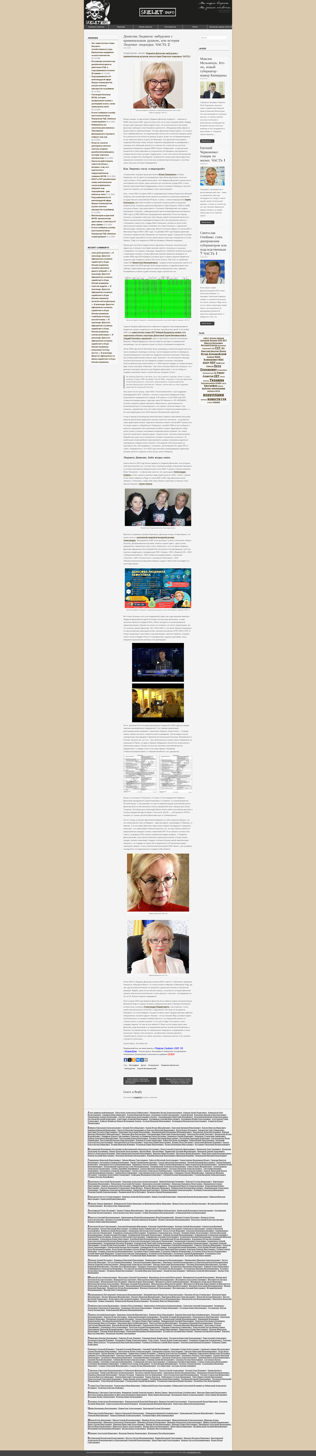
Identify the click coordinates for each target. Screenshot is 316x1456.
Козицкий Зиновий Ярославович (196, 1237)
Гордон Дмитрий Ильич (215, 1171)
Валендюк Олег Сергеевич (209, 1149)
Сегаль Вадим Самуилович (114, 1353)
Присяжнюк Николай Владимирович (106, 1329)
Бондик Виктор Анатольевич (128, 1142)
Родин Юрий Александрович (174, 1340)
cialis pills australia (100, 253)
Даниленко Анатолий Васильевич (104, 1181)
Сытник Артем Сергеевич (183, 1366)
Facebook (168, 1048)
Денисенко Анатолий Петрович (126, 1184)
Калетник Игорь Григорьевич (102, 1226)
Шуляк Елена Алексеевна (134, 1428)
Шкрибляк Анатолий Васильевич (215, 1424)
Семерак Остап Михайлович (101, 1355)
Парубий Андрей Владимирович (175, 1317)
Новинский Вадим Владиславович (132, 1301)
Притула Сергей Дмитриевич (163, 1329)
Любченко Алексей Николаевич (201, 1271)
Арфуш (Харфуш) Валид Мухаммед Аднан (120, 1121)
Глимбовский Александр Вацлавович (168, 1166)
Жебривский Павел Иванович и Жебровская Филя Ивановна (142, 1203)
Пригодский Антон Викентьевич (209, 1327)
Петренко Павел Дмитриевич (146, 1321)
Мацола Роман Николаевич (141, 1282)
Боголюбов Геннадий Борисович (194, 1138)
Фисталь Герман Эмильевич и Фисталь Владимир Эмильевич (117, 1395)
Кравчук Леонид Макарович (208, 1245)
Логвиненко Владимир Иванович (186, 1266)
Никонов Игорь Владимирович (196, 1299)
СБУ (216, 376)
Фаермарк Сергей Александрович (138, 1392)
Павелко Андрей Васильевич (102, 1315)
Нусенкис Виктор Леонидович (164, 1301)
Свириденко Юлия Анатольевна (167, 1351)
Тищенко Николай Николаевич (103, 1375)
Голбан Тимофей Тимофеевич (125, 1168)
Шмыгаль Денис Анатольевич (127, 1426)
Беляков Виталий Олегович (200, 1134)
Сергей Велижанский (146, 1068)
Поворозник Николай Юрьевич (157, 1325)
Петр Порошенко (210, 367)
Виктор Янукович (213, 343)
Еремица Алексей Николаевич (136, 1197)
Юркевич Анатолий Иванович (103, 1433)
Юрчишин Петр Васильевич (161, 1433)
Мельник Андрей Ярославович (135, 1284)
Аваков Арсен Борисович (195, 1112)
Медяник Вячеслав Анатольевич (103, 1284)
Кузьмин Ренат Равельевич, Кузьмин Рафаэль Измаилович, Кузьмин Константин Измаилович (180, 1251)
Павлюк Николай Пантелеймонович (192, 1315)
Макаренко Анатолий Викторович (165, 1277)
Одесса (209, 366)
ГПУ (217, 348)
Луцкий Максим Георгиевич (148, 1271)
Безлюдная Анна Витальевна (207, 1132)
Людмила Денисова (170, 1065)
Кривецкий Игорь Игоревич (153, 1247)
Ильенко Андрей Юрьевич (117, 1219)
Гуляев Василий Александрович (210, 1175)
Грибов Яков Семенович (126, 1173)
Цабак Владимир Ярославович (102, 1408)
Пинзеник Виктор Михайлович (132, 1323)
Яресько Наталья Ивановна (197, 1438)
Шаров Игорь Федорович (99, 1420)
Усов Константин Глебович (111, 1388)
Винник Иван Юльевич (164, 1153)
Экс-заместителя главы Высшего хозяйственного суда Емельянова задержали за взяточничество (103, 49)
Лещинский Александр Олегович (135, 1264)
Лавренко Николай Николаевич (129, 1260)
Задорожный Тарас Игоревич (102, 1210)
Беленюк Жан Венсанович (134, 1134)
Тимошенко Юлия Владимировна (179, 1373)
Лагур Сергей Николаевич (119, 1262)
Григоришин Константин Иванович (155, 1173)
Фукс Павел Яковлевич (216, 1395)
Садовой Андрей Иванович (128, 1349)
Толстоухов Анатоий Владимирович (181, 1375)
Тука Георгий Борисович (112, 1381)
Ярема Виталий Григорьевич (169, 1438)
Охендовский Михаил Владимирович (124, 1310)
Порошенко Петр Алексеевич (114, 1327)
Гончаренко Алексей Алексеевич (115, 1171)
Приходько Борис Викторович (193, 1329)
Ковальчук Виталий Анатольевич (128, 1237)
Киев (217, 356)
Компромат (153, 1065)
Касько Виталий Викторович (114, 1228)
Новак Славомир (106, 1301)
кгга (217, 391)
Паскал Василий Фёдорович (148, 1319)
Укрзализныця (208, 383)
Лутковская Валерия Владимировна (201, 1268)
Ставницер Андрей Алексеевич (181, 1362)
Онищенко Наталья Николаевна (136, 1308)
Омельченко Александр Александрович (163, 1306)
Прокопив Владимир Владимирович (144, 1331)
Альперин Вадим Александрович (210, 1115)
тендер (216, 402)
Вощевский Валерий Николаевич (211, 1155)
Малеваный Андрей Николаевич (199, 1277)
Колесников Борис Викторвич (114, 1239)
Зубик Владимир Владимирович (158, 1213)
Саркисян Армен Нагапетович (215, 1349)
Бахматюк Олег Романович (211, 1130)
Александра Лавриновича (156, 1007)
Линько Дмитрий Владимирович (169, 1264)
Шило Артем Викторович (100, 1424)
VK (181, 1048)
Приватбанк (222, 370)
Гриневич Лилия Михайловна (189, 1173)
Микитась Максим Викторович (172, 1286)
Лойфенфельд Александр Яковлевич (105, 1268)
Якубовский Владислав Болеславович (106, 1438)
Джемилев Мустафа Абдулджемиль (149, 1186)
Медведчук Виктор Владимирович (172, 1282)
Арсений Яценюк (208, 340)
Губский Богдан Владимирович (178, 1175)
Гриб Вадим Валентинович (101, 1173)
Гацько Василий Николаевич (172, 1162)
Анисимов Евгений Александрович (211, 1117)
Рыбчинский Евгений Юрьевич (196, 1342)
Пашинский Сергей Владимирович (180, 1319)
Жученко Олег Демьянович (117, 1206)
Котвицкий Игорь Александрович (143, 1245)
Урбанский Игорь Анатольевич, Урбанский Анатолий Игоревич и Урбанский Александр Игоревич (157, 1386)
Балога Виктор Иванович (214, 1128)
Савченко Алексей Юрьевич (101, 1349)
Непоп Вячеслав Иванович (209, 1297)
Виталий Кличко (209, 345)
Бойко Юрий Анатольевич (201, 1140)
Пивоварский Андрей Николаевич (177, 1321)
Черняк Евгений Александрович (125, 1415)
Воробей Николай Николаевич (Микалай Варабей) (170, 1155)
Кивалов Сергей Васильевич (114, 1231)
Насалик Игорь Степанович (197, 1294)
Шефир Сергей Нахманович (216, 1422)
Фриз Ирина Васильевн (159, 1395)
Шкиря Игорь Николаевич (158, 1424)
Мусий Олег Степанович (115, 1290)
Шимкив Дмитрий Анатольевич (129, 1424)
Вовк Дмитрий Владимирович (216, 1153)
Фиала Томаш (161, 1392)
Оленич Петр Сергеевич (131, 1306)
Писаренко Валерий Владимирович (196, 1323)
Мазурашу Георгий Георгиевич (133, 1277)
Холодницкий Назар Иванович (203, 1401)
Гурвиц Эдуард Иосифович (101, 1177)
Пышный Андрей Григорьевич (121, 1333)
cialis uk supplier (99, 286)
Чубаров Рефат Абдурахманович (158, 1415)
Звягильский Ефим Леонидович (160, 1210)
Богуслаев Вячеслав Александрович (117, 1140)
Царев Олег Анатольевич (130, 1408)
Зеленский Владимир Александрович (195, 1210)
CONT (176, 1048)
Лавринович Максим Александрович (202, 1260)
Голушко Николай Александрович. (185, 1168)
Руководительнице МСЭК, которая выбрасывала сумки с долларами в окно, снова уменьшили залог (103, 100)
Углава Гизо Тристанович (100, 1385)
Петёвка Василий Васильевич (116, 1321)
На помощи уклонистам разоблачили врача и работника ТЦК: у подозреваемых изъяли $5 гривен (103, 67)
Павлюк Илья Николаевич (161, 1315)
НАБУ (206, 362)
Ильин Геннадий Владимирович (174, 1219)
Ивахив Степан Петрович (187, 1217)
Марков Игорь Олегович (125, 1279)
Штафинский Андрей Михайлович (210, 1426)
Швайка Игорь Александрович (156, 1420)
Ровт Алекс (153, 1340)
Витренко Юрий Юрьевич (188, 1153)
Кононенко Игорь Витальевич (206, 1239)
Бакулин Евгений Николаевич (186, 1128)
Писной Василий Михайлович (127, 1325)
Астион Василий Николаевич (156, 1121)
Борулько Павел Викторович (157, 1142)
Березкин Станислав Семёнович (210, 1136)
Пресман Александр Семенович (176, 1327)
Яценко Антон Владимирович (195, 1440)
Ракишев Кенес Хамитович (155, 1338)
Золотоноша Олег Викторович (127, 1213)
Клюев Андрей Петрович (115, 1235)
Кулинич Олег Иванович (161, 1253)
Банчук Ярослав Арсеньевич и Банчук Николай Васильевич (146, 1130)
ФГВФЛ (218, 383)
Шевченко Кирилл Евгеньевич (151, 1422)
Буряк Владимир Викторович (179, 1144)
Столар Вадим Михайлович (164, 1364)
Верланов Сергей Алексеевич (211, 1151)
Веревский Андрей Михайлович (180, 1151)
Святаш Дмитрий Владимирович (200, 1351)
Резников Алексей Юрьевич (101, 1340)
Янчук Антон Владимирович (140, 1438)
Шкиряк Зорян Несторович (185, 1424)
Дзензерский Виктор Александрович (186, 1186)
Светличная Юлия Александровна (134, 1351)
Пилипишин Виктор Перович (102, 1323)
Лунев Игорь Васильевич (170, 1268)
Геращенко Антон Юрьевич (145, 1164)
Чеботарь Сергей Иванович (101, 1413)
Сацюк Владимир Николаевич (102, 1351)
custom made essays (100, 334)
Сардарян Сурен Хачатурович (184, 1349)
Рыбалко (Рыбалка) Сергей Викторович (161, 1342)
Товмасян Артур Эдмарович (148, 1375)
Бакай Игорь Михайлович (158, 1128)
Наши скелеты (145, 27)
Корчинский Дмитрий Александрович (153, 1243)
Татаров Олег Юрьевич (195, 1370)
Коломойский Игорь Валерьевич (175, 1239)
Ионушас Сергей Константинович (207, 1219)
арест (224, 383)
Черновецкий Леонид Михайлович (196, 1413)
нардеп (204, 399)
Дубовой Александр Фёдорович (209, 1190)
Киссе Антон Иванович (174, 1231)
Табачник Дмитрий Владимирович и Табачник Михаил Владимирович (123, 1370)
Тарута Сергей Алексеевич (171, 1370)
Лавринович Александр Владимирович (164, 1260)
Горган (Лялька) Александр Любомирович (152, 1171)
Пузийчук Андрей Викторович (178, 1331)
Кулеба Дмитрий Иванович (101, 1253)
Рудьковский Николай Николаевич (124, 1342)
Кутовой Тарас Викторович (198, 1255)
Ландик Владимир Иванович (147, 1262)
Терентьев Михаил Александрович (117, 1373)
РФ (215, 373)
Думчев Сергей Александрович (103, 1192)
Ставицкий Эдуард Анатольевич (149, 1362)
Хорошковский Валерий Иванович (155, 1404)
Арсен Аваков (145, 484)
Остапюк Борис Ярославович (193, 1308)
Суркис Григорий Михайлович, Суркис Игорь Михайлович (127, 1366)
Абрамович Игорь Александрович (165, 1112)
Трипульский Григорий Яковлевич (105, 1379)
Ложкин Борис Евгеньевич (216, 1266)
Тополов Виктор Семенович (101, 1377)
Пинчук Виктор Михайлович (163, 1323)
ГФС (223, 348)
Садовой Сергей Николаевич (155, 1349)
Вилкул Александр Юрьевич (101, 1153)
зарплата (211, 391)
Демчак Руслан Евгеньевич (199, 1181)
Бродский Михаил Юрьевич (208, 1142)
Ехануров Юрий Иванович (113, 1199)
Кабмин (210, 357)
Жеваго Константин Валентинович (189, 1203)
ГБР (212, 348)
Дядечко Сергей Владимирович (162, 1192)
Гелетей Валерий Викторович (201, 1162)
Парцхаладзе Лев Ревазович (205, 1317)
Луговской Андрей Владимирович (140, 1268)
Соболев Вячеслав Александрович (129, 1359)
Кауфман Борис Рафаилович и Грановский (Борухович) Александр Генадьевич (167, 1228)
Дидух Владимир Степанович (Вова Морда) (121, 1188)
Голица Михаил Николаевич (154, 1168)
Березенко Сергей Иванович (180, 1136)
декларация (218, 388)
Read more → (207, 141)
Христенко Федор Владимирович (189, 1404)
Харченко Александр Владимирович (106, 1401)
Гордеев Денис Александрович (188, 1171)
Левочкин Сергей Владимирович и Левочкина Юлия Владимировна (195, 1262)
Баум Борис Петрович (186, 1130)
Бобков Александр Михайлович (103, 1138)
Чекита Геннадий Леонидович (129, 1413)
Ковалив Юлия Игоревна (99, 1237)
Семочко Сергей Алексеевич (129, 1355)
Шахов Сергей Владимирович (126, 1420)
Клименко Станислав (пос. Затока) (163, 1233)
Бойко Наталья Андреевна (175, 1140)
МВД (220, 359)
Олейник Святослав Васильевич (103, 1306)
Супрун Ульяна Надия (190, 1364)
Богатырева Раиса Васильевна (133, 1138)
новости (213, 399)
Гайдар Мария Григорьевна (135, 1160)
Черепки (121, 27)
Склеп (195, 27)
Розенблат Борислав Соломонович (205, 1340)
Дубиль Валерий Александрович (177, 1190)
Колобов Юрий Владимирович (144, 1239)
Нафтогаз (220, 363)
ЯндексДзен (131, 1051)
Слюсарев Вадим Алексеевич (147, 1357)
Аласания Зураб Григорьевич (165, 1115)
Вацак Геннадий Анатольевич (123, 1151)
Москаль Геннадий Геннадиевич (155, 1288)
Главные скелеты (96, 27)
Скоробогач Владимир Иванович (116, 1357)
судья (209, 402)
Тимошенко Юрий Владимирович (213, 1373)
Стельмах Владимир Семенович (103, 1364)
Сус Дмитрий (163, 1366)
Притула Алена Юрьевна (136, 1329)
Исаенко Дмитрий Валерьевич (102, 1222)
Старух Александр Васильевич (212, 1362)
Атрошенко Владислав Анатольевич (189, 1121)
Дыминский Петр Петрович (132, 1192)
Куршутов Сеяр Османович (171, 1255)
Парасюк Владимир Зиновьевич (143, 1317)
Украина (216, 380)
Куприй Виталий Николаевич (114, 1255)
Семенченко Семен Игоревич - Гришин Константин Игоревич (157, 1353)
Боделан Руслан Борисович (149, 1140)
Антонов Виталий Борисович (102, 1119)
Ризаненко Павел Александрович (131, 1340)
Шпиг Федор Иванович (181, 1426)
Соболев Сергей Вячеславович (161, 1359)
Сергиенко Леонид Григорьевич (196, 1355)
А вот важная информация (101, 1112)
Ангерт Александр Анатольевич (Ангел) (137, 1117)
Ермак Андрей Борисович (164, 1197)
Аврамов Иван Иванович (114, 1115)
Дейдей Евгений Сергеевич (172, 1181)
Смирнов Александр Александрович (179, 1357)
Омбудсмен (129, 1068)
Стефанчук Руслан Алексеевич (135, 1364)
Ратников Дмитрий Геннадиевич (185, 1338)
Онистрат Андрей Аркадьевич (198, 1306)
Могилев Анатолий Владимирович (206, 1286)
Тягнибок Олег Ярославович (206, 1381)
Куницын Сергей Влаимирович (189, 1253)
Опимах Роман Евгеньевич (165, 1308)
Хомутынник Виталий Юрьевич (122, 1404)
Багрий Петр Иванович (133, 1128)
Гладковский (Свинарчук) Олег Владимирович (126, 1166)
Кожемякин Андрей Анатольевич (162, 1237)
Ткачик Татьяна (126, 1375)
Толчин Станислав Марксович (214, 1375)
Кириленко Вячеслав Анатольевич (145, 1231)
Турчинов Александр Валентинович (174, 1381)
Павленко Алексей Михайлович (132, 1315)
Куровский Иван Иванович (143, 1255)
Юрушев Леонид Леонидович (133, 1433)
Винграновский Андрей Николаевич (134, 1153)
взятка (220, 386)
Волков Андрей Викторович (101, 1155)
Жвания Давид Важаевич (100, 1203)
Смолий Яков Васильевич (100, 1359)
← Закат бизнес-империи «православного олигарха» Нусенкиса (137, 1081)
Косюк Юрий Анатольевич (113, 1245)
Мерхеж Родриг (117, 1286)
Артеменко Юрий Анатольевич (196, 1119)
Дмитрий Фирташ (210, 351)
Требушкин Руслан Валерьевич (176, 1377)
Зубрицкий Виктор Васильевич (190, 1213)
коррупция (213, 394)
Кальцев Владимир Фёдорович (132, 1226)
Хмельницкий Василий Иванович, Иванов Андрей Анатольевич (156, 1401)
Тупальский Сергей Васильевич (140, 1381)
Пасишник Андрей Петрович (120, 1319)
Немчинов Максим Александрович (178, 1297)
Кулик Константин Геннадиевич (131, 1253)
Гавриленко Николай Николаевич (104, 1160)
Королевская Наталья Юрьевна (118, 1243)
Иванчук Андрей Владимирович (104, 1217)
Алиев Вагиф (186, 1115)
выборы (206, 388)
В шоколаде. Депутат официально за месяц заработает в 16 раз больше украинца (102, 259)
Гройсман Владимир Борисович (146, 1175)
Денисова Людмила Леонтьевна (187, 1184)
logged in (138, 1097)
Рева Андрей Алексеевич (214, 1338)
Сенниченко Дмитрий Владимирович (161, 1355)
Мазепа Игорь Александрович (102, 1277)
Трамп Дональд (152, 1377)
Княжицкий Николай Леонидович (145, 1235)
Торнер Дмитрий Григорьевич (129, 1377)
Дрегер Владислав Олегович (146, 1190)
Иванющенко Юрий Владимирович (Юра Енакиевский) (147, 1217)
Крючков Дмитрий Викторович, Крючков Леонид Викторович (186, 1249)
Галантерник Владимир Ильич (195, 1160)
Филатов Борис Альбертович (182, 1392)
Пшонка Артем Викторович (207, 1331)
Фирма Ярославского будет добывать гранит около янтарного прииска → (178, 1081)
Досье (143, 1065)
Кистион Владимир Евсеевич (200, 1231)
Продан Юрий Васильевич (112, 1331)
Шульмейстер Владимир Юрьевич (104, 1428)
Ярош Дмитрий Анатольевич (166, 1440)
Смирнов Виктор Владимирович (214, 1357)
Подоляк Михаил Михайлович (188, 1325)
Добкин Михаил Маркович (157, 1188)
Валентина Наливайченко (145, 262)
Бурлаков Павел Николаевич (150, 1144)
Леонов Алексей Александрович (103, 1264)
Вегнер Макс (145, 1151)
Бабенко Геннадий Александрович (104, 1128)
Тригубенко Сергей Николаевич (207, 1377)
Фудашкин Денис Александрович (187, 1395)
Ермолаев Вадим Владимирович (192, 1197)
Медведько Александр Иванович (206, 1282)
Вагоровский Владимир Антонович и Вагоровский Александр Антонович (123, 1149)
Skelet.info (148, 1452)
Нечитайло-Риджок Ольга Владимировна (160, 1299)
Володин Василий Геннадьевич (131, 1155)
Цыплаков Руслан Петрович (156, 1408)
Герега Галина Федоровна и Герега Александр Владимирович (188, 1164)
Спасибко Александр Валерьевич (116, 1362)
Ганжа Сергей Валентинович (143, 1162)
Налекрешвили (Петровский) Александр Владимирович (115, 1294)
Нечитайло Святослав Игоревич (124, 1299)
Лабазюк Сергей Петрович (100, 1260)
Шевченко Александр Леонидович (119, 1422)
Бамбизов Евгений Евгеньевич (102, 1130)
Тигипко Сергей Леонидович (148, 1373)
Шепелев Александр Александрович (184, 1422)
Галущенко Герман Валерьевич (114, 1162)
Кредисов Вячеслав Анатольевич (123, 1247)
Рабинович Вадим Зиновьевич (103, 1338)
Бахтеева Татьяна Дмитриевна (103, 1132)
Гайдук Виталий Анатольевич (164, 1160)
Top (310, 1450)
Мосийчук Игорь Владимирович (123, 1288)
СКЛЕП (171, 1054)
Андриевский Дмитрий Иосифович (175, 1117)
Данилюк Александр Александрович (140, 1181)
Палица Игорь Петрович (115, 1317)
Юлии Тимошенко (167, 174)
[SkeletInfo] (158, 12)
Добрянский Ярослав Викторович (187, 1188)
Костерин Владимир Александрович (190, 1243)
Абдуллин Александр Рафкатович (131, 1112)
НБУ (213, 362)
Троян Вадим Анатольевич (136, 1379)
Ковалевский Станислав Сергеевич (211, 1235)
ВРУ (225, 340)
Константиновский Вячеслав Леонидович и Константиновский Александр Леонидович (130, 1241)
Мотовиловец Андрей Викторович (189, 1288)
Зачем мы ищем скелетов (220, 27)
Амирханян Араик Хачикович (102, 1117)
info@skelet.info (194, 1452)
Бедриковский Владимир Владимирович (172, 1132)
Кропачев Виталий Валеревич (182, 1247)
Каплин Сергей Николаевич (188, 1226)
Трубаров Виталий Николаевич (165, 1379)
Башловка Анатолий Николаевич (134, 1132)
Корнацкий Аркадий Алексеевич (190, 1241)
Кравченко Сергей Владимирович (177, 1245)
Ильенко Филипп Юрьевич (144, 1219)
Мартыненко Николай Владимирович (155, 1279)
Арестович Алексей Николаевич (132, 1119)
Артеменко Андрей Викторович (164, 1119)
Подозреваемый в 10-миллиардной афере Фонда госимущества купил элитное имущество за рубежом (102, 82)
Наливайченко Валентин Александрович (163, 1294)
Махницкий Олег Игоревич (114, 1282)
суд (223, 399)
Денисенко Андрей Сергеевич (156, 1184)
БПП (220, 340)
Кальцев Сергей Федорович (161, 1226)
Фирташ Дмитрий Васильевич (212, 1392)
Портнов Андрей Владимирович (144, 1327)
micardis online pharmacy (103, 301)
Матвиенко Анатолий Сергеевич (191, 1279)
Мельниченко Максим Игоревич (166, 1284)
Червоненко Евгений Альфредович (161, 1413)
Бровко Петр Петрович (183, 1142)
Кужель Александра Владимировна (115, 1251)
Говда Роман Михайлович (199, 1166)
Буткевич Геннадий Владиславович (212, 1144)
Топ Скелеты (170, 27)
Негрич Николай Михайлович (145, 1297)
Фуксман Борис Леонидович (101, 1397)
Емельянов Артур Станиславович (104, 1197)
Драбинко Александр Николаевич (115, 1190)
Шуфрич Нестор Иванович (159, 1428)
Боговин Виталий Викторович (163, 1138)
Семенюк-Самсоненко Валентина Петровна (209, 1353)
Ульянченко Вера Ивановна (127, 1385)
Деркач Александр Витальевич (116, 1186)
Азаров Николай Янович (138, 1115)
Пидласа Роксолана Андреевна (210, 1321)
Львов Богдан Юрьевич (174, 1271)
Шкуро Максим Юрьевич (100, 1426)
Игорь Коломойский (213, 353)
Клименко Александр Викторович (129, 1233)
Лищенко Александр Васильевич (153, 1266)
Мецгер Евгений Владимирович (141, 1286)
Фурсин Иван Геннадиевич (129, 1397)
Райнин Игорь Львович (130, 1338)
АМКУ (206, 338)
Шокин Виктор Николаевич (156, 1426)
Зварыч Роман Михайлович (130, 1210)
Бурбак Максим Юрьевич (123, 1144)
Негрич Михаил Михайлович (115, 1297)
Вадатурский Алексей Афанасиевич (178, 1149)
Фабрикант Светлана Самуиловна (104, 1392)
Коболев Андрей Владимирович (178, 1235)
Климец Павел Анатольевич (195, 1233)
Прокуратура (208, 373)
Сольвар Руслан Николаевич (189, 1359)
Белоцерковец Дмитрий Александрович (166, 1134)
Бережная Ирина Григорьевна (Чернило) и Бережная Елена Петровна (133, 1136)
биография (134, 1065)
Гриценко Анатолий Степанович (114, 1175)
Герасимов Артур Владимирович (115, 1164)
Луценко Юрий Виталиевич (120, 1271)
